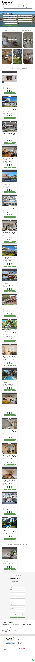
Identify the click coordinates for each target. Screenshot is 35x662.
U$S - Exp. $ (10, 365)
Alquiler (8, 10)
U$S (10, 93)
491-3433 (20, 6)
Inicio (4, 647)
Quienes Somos (21, 10)
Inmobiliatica (7, 655)
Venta (12, 10)
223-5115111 (26, 6)
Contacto (26, 10)
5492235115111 (15, 6)
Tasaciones (16, 10)
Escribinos (31, 6)
